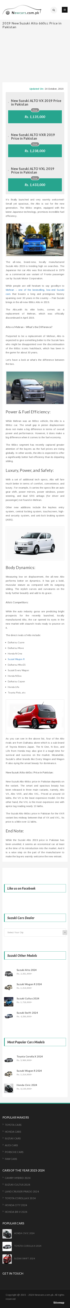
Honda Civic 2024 (27, 1085)
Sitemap (58, 1302)
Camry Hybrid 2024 (17, 1177)
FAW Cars (11, 1158)
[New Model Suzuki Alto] (35, 543)
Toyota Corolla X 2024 (30, 1056)
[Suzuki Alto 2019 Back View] (35, 716)
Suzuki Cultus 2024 (28, 998)
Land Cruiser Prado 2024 (22, 1191)
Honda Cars (13, 1131)
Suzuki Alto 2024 (27, 970)
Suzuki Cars (13, 1138)
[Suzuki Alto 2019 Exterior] (35, 388)
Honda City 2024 (16, 1205)
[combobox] (35, 932)
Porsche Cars (14, 1152)
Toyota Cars (13, 1124)
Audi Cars (11, 1145)
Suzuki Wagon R (16, 659)
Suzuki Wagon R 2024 (29, 984)
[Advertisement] (35, 41)
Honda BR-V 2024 (16, 1211)
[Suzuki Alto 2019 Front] (35, 240)
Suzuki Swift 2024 (27, 1012)
